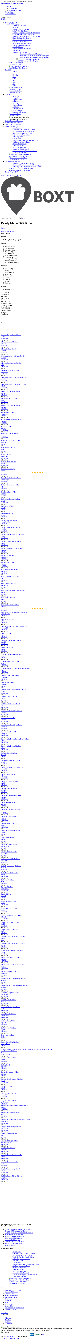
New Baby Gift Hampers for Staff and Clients (34, 57)
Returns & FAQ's (10, 1306)
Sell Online (10, 1336)
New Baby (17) (9, 253)
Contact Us (8, 1299)
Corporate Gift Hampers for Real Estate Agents (34, 55)
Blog (6, 1302)
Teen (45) (8, 278)
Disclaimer (4, 1338)
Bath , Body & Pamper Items (21, 135)
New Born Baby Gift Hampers (22, 40)
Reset (23, 218)
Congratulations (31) (11, 255)
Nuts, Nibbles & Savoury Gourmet (23, 131)
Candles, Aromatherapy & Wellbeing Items (25, 140)
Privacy (18, 1338)
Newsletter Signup (10, 1309)
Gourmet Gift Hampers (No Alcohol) (23, 34)
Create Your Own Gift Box (13, 1290)
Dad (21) (7, 281)
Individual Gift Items (11, 126)
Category (3, 236)
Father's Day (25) (10, 246)
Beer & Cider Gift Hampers (21, 45)
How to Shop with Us (11, 172)
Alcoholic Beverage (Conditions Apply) (24, 151)
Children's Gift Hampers (20, 41)
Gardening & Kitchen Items (21, 142)
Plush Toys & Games (19, 147)
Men (13, 73)
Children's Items (17, 138)
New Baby (15, 75)
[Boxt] (37, 214)
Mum (14, 85)
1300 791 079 (13, 8)
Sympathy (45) (9, 248)
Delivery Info (9, 12)
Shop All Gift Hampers (12, 24)
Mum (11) (8, 283)
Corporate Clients (10, 14)
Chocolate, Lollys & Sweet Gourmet (23, 129)
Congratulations (17, 105)
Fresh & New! (16, 128)
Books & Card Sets (18, 145)
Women (14, 71)
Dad (13, 84)
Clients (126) (8, 276)
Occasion (7, 94)
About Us (8, 1301)
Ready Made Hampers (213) (13, 240)
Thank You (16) (9, 257)
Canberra (10, 3)
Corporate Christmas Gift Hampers (31, 54)
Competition (4, 1313)
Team (14, 82)
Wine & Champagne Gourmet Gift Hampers (26, 33)
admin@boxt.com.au (15, 10)
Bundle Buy (16, 50)
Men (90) (7, 270)
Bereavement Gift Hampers (20, 29)
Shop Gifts (15, 27)
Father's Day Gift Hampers (20, 31)
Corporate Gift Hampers (19, 52)
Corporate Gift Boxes (11, 1292)
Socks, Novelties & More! (20, 149)
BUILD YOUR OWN (12, 22)
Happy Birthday (17, 100)
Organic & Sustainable (19, 144)
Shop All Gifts (9, 1293)
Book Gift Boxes (17, 47)
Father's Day (16, 96)
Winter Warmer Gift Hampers (21, 48)
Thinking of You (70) (11, 259)
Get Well (15, 101)
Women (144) (9, 269)
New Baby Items (17, 137)
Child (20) (8, 274)
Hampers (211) (9, 289)
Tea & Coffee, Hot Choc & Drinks (23, 133)
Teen (14, 80)
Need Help (8, 7)
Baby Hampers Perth (11, 1295)
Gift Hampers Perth (11, 1297)
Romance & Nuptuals (19, 112)
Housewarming (17, 110)
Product (3, 286)
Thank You (15, 107)
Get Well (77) (9, 252)
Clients (14, 78)
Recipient (8, 70)
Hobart (17, 3)
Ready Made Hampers (19, 152)
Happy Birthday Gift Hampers (21, 38)
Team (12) (8, 279)
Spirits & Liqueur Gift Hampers (22, 43)
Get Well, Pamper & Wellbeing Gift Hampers (26, 36)
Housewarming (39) (10, 260)
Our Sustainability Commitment (14, 1308)
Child (14, 77)
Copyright (11, 1338)
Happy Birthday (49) (11, 250)
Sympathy (15, 98)
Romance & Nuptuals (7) (12, 262)
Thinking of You (17, 108)
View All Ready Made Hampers (11, 175)
